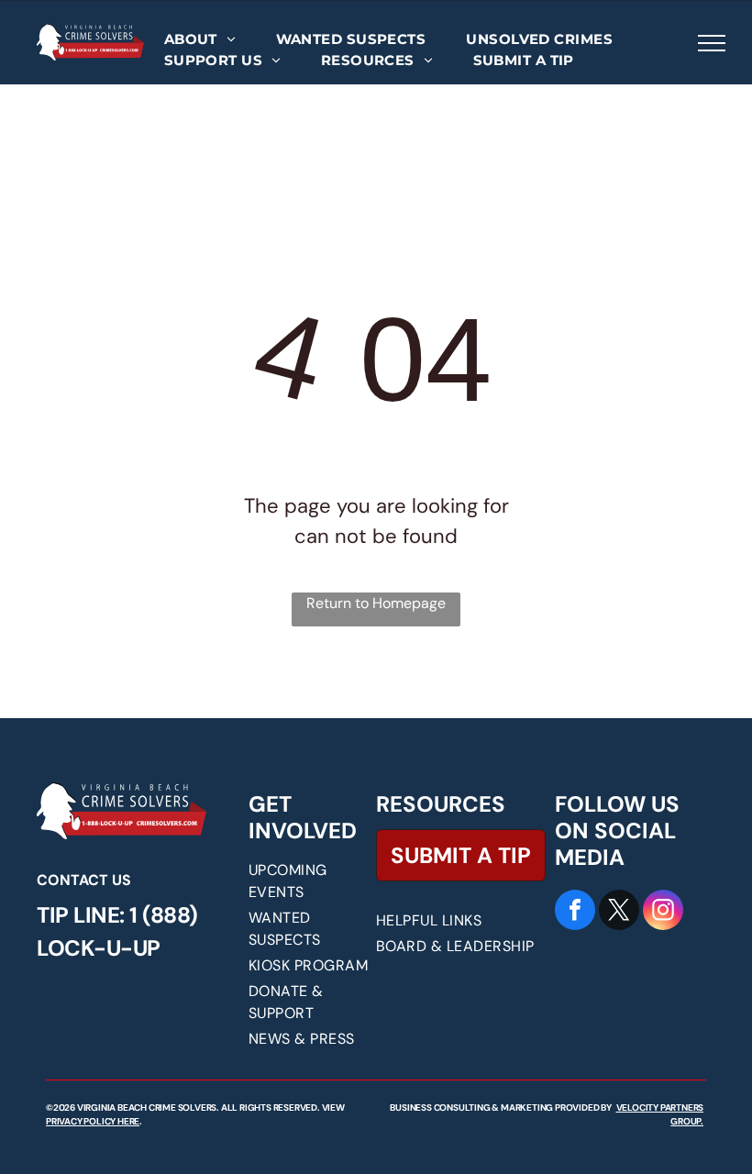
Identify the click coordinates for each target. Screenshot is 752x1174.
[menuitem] (200, 39)
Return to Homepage (376, 603)
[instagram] (663, 912)
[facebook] (575, 912)
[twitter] (619, 912)
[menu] (711, 43)
